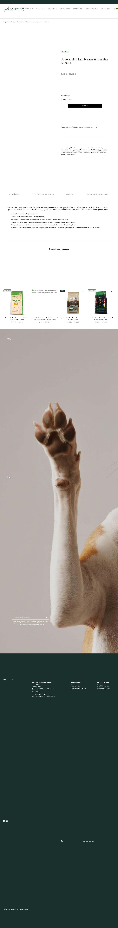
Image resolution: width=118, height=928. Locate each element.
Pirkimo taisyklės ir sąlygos (78, 688)
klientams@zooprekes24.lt (39, 694)
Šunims (13, 22)
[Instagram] (7, 821)
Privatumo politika (76, 686)
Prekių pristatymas (76, 684)
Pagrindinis (6, 22)
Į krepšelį (85, 105)
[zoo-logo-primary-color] (14, 9)
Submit (46, 617)
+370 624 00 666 (36, 687)
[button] (96, 127)
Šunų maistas (20, 22)
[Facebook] (4, 821)
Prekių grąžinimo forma (103, 688)
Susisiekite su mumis (103, 686)
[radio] (64, 100)
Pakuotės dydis (65, 95)
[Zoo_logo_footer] (11, 748)
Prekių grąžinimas (102, 684)
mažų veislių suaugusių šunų (36, 227)
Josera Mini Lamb (16, 227)
